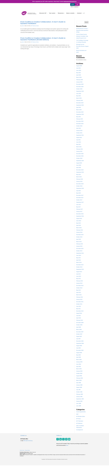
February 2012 (79, 297)
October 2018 (79, 186)
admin (23, 25)
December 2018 (79, 183)
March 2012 (79, 294)
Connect (79, 13)
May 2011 (78, 308)
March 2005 (79, 359)
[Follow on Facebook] (57, 439)
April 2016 (78, 225)
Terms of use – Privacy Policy (25, 450)
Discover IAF (42, 13)
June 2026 (78, 70)
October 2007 (79, 334)
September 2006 (80, 343)
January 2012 (79, 299)
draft (77, 414)
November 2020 (79, 156)
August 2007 (79, 336)
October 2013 (79, 267)
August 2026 (79, 65)
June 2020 (78, 165)
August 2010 (79, 313)
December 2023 (79, 112)
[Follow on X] (63, 439)
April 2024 (78, 107)
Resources (61, 13)
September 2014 (80, 253)
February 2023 (79, 119)
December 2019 (79, 169)
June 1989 (78, 403)
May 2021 (78, 144)
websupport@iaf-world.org (70, 1)
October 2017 (79, 199)
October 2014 (79, 250)
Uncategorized (79, 429)
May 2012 (78, 290)
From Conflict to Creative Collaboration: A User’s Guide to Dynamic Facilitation (42, 22)
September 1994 (80, 398)
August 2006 (79, 345)
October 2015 (79, 237)
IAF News (78, 418)
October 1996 (79, 391)
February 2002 (79, 378)
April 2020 (78, 167)
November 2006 (79, 341)
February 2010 (79, 320)
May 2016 (78, 223)
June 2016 (78, 220)
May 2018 (78, 193)
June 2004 (78, 364)
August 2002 (79, 375)
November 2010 (79, 311)
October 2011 (79, 304)
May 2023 (78, 116)
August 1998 (79, 387)
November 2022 (79, 123)
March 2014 (79, 262)
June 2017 (78, 204)
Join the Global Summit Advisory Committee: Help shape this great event (82, 36)
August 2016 (79, 218)
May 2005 (78, 355)
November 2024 (79, 102)
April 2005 (78, 357)
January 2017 (79, 211)
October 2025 (79, 88)
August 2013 (79, 271)
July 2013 (78, 274)
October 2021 (79, 132)
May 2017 (78, 206)
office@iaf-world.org (27, 440)
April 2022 (78, 128)
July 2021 (78, 139)
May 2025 (78, 95)
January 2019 (79, 181)
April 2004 (78, 366)
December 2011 (79, 301)
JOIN (77, 4)
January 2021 (79, 151)
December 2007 (79, 331)
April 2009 (78, 327)
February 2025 (79, 100)
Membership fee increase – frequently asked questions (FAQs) (82, 30)
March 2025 (79, 98)
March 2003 (79, 368)
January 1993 (79, 401)
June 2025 (78, 93)
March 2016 (79, 227)
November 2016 (79, 213)
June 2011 (78, 306)
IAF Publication (79, 421)
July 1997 (78, 389)
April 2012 (78, 292)
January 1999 (79, 385)
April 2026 (78, 75)
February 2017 (79, 209)
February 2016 (79, 230)
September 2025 (80, 91)
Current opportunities (81, 411)
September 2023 (80, 114)
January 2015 (79, 246)
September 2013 (80, 269)
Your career (52, 13)
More (67, 445)
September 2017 (80, 202)
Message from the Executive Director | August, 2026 (82, 46)
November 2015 (79, 234)
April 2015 (78, 239)
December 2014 (79, 248)
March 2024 (79, 109)
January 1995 (79, 396)
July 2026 (78, 68)
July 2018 (78, 190)
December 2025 (79, 84)
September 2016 (80, 216)
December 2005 (79, 350)
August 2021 (79, 137)
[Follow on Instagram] (66, 439)
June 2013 (78, 276)
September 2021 (80, 135)
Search (86, 22)
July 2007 (78, 338)
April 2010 (78, 317)
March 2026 (79, 77)
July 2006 (78, 348)
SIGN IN (72, 4)
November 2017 (79, 197)
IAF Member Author (35, 25)
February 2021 (79, 149)
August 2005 (79, 352)
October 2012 (79, 287)
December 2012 (79, 285)
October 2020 (79, 158)
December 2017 (79, 195)
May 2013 (78, 278)
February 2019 (79, 179)
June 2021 (78, 142)
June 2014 (78, 255)
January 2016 (79, 232)
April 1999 (78, 382)
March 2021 (79, 146)
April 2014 (78, 260)
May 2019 (78, 174)
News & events (70, 13)
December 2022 (79, 121)
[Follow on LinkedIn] (60, 439)
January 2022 (79, 130)
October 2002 (79, 373)
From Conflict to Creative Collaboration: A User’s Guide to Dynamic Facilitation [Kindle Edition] (42, 39)
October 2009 (79, 324)
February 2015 (79, 243)
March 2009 (79, 329)
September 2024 (80, 105)
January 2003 (79, 371)
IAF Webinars (79, 423)
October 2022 (79, 125)
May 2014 (78, 257)
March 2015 (79, 241)
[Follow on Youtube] (69, 439)
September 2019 (80, 172)
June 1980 (78, 405)
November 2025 (79, 86)
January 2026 (79, 82)
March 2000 (79, 380)
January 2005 (79, 361)
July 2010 (78, 315)
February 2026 (79, 79)
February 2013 (79, 280)
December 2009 (79, 322)
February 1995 (79, 394)
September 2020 (80, 160)
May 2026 (78, 72)
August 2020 (79, 163)
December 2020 (79, 153)
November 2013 (79, 264)
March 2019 (79, 176)
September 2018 (80, 188)
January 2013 (79, 283)
